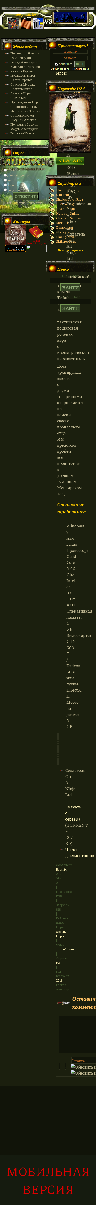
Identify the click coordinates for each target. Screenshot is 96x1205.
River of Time (65, 208)
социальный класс (21, 190)
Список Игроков (22, 115)
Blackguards (65, 232)
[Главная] (14, 28)
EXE (59, 962)
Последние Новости (25, 53)
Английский (65, 949)
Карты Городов (21, 80)
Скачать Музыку (22, 84)
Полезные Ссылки (24, 124)
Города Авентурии (24, 62)
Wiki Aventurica (36, 235)
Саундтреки (69, 183)
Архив (21, 203)
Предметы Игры (22, 75)
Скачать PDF (19, 97)
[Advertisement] (48, 1148)
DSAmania (15, 235)
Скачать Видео (21, 88)
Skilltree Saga (66, 241)
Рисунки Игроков (23, 120)
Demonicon (64, 227)
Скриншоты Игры (24, 106)
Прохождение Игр (24, 102)
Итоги (8, 203)
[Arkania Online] (15, 251)
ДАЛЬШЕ (70, 159)
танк (11, 170)
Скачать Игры (20, 93)
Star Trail (63, 194)
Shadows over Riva (69, 199)
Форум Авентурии (24, 128)
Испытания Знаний (25, 111)
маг (10, 180)
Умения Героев (21, 71)
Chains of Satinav (68, 218)
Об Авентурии (21, 57)
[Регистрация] (26, 28)
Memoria (62, 222)
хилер (11, 185)
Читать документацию (79, 852)
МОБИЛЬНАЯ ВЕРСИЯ (48, 1180)
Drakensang (65, 204)
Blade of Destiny (67, 190)
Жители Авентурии (25, 66)
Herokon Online (67, 213)
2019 (59, 980)
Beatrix (61, 869)
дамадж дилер (18, 175)
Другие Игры (61, 933)
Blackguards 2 (66, 236)
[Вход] (38, 28)
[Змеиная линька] (70, 151)
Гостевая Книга (22, 133)
